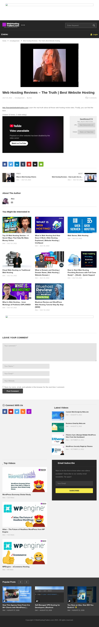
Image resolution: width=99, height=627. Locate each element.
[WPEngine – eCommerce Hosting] (24, 551)
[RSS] (23, 411)
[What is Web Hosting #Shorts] (24, 177)
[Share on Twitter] (10, 164)
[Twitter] (16, 411)
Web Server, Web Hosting (78, 235)
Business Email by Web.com (75, 423)
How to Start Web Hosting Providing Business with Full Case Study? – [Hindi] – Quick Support (82, 272)
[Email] (12, 202)
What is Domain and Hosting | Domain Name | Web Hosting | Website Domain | (47, 272)
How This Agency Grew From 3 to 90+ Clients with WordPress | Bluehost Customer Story (16, 606)
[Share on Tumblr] (23, 164)
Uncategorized (19, 98)
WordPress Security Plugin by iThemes (79, 446)
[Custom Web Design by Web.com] (58, 416)
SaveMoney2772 (86, 119)
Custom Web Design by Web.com (77, 412)
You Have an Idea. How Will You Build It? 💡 (80, 606)
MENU (5, 34)
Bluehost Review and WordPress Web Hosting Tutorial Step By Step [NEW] (49, 304)
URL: (75, 125)
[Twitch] (29, 411)
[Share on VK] (35, 164)
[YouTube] (10, 411)
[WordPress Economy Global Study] (24, 479)
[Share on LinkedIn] (16, 164)
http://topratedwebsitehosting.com (15, 108)
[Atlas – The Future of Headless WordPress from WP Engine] (24, 514)
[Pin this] (29, 164)
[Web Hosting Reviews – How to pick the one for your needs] (74, 177)
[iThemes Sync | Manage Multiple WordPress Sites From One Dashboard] (58, 439)
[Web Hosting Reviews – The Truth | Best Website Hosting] (16, 225)
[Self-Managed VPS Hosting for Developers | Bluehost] (49, 594)
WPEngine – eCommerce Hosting (15, 567)
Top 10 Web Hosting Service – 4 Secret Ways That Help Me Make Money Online (15, 238)
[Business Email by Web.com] (58, 427)
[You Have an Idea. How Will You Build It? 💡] (81, 594)
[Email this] (41, 164)
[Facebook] (4, 411)
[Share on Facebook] (4, 164)
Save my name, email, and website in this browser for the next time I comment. (34, 387)
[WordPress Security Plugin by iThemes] (58, 450)
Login (95, 34)
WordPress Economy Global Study (16, 494)
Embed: (75, 132)
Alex (12, 199)
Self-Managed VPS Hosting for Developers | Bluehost (47, 606)
